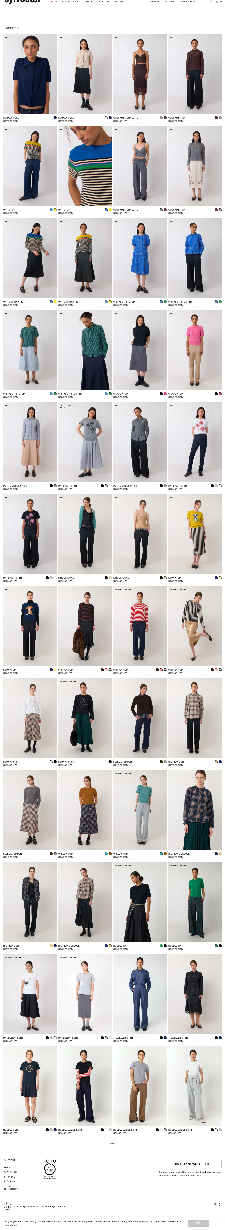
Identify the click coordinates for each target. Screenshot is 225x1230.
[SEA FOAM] (106, 853)
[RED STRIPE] (106, 669)
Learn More (11, 1225)
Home (8, 28)
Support (9, 1160)
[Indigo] (220, 1037)
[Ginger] (165, 853)
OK (198, 1223)
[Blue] (51, 209)
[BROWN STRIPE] (157, 669)
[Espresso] (165, 209)
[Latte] (220, 853)
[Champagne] (110, 577)
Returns (9, 1181)
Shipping (9, 1176)
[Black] (216, 393)
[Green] (165, 301)
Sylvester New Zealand (35, 1206)
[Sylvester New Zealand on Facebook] (219, 1204)
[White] (110, 485)
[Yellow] (110, 209)
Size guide (10, 1172)
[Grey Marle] (216, 485)
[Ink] (110, 117)
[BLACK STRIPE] (110, 669)
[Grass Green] (161, 945)
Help (7, 1167)
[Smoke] (161, 117)
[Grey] (165, 485)
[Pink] (165, 393)
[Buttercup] (55, 669)
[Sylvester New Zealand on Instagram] (214, 1204)
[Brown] (51, 853)
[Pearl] (51, 117)
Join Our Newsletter (190, 1164)
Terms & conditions (11, 1187)
